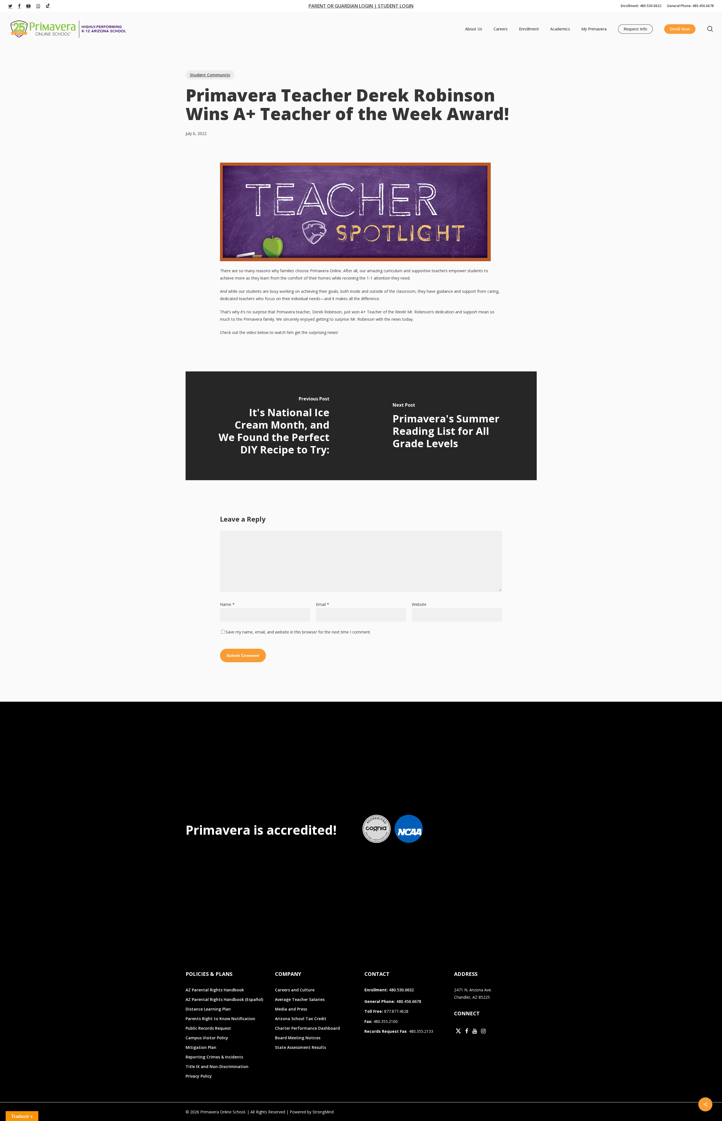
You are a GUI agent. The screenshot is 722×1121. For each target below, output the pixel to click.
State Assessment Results (300, 1047)
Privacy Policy (199, 1076)
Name (227, 604)
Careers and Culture (294, 989)
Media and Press (291, 1009)
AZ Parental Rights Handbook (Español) (224, 999)
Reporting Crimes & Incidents (214, 1057)
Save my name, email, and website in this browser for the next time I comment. (298, 632)
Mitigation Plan (201, 1047)
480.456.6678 (408, 1001)
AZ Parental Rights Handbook (215, 989)
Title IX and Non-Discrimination (217, 1066)
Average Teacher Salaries (300, 999)
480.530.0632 (401, 989)
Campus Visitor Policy (207, 1037)
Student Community (210, 74)
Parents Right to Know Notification (220, 1018)
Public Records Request (208, 1028)
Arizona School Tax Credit (300, 1018)
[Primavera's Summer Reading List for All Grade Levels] (449, 425)
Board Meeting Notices (297, 1037)
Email (322, 604)
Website (419, 604)
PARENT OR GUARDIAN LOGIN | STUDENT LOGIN (361, 6)
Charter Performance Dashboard (307, 1028)
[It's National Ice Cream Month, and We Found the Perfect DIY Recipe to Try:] (273, 425)
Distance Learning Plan (208, 1009)
